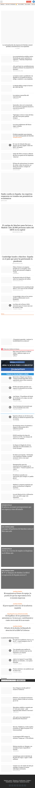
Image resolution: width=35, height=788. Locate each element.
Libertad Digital (17, 777)
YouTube (17, 785)
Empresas (2, 4)
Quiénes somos (8, 780)
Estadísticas (9, 782)
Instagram (15, 785)
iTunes (25, 785)
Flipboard (20, 785)
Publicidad (16, 782)
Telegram (22, 785)
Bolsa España (21, 4)
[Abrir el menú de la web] (2, 2)
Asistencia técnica (24, 782)
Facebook (10, 785)
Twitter (12, 785)
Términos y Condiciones (19, 780)
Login (34, 2)
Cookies (28, 780)
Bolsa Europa (27, 4)
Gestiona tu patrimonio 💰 (11, 4)
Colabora (29, 1)
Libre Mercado (12, 2)
